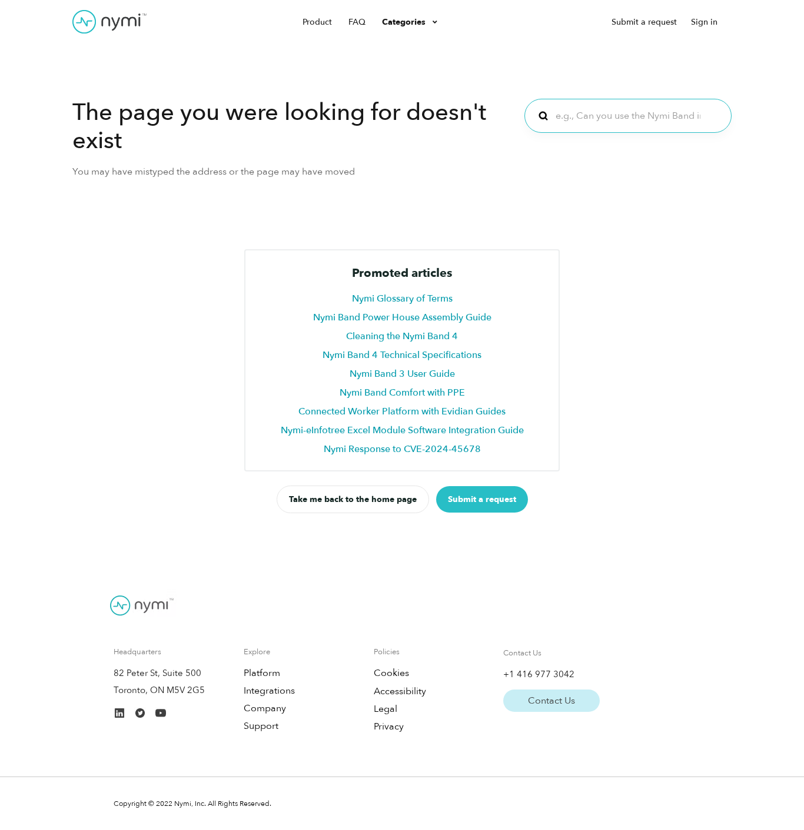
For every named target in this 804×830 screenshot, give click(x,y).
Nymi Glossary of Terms (402, 298)
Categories (405, 22)
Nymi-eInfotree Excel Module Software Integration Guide (402, 430)
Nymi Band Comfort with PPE (402, 392)
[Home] (109, 22)
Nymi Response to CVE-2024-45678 (402, 449)
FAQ (357, 22)
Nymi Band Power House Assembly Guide (402, 317)
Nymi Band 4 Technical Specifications (402, 355)
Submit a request (644, 22)
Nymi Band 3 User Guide (402, 373)
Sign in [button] (704, 22)
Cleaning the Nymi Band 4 (402, 336)
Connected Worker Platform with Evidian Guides (402, 411)
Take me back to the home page (353, 499)
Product (317, 22)
